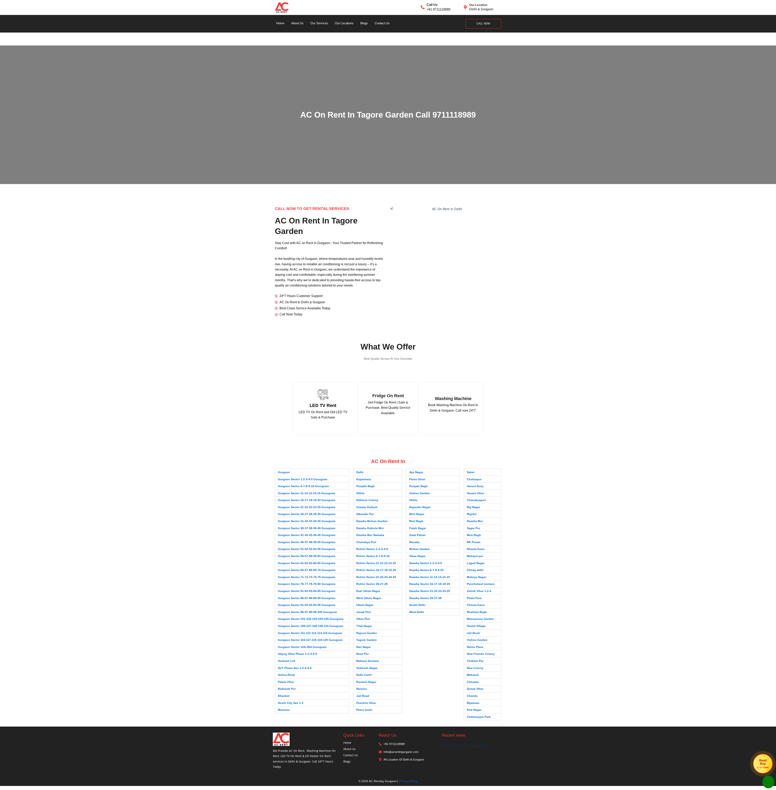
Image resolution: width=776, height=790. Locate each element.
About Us (297, 23)
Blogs (364, 23)
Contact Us (382, 23)
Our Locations (344, 23)
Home (280, 23)
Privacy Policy (408, 781)
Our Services (319, 23)
